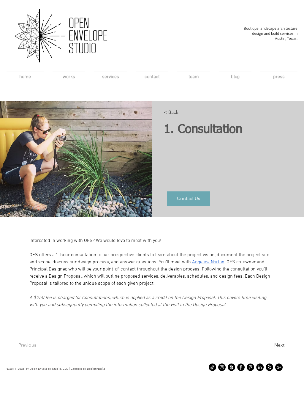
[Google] (279, 367)
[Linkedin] (260, 367)
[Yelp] (269, 367)
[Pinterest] (250, 367)
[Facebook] (241, 367)
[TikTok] (212, 367)
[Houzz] (231, 367)
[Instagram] (222, 367)
